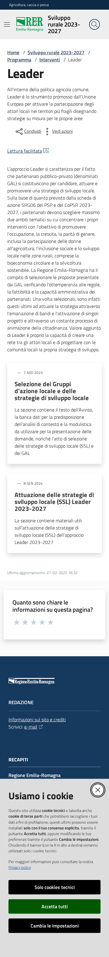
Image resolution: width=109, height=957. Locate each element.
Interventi (49, 59)
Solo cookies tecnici (55, 887)
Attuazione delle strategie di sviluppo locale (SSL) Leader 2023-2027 (54, 501)
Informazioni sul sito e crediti (37, 719)
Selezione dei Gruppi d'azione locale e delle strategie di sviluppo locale (52, 391)
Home (13, 52)
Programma (19, 59)
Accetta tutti (54, 906)
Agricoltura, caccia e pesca (29, 5)
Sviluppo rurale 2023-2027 (56, 52)
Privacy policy (19, 867)
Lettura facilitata (24, 150)
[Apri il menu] (7, 24)
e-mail (30, 726)
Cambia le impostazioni (55, 925)
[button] (94, 24)
